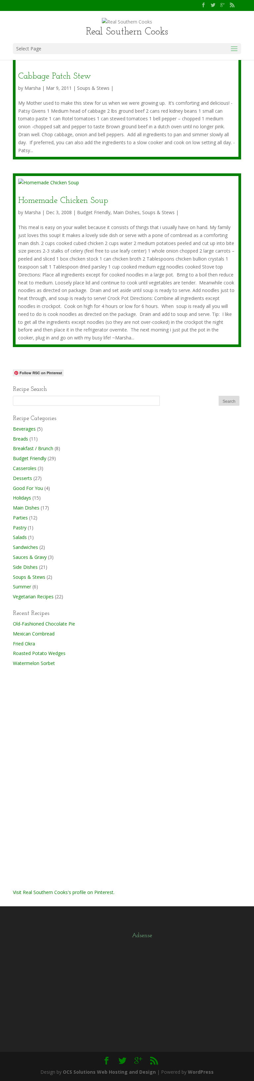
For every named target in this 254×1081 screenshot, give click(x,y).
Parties (20, 517)
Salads (20, 537)
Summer (22, 586)
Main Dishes (126, 212)
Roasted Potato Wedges (39, 653)
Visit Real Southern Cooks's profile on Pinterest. (63, 892)
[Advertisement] (62, 776)
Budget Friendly (93, 212)
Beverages (24, 429)
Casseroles (24, 468)
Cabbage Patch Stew (54, 76)
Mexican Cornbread (34, 634)
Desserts (22, 478)
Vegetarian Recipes (33, 596)
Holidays (22, 498)
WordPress (201, 1072)
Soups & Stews (93, 88)
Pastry (19, 527)
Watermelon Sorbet (34, 663)
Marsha (32, 88)
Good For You (28, 488)
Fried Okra (24, 643)
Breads (20, 439)
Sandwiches (25, 547)
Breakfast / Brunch (33, 448)
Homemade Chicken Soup (63, 200)
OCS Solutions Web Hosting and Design (109, 1072)
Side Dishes (25, 567)
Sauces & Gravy (30, 557)
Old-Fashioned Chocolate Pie (44, 624)
